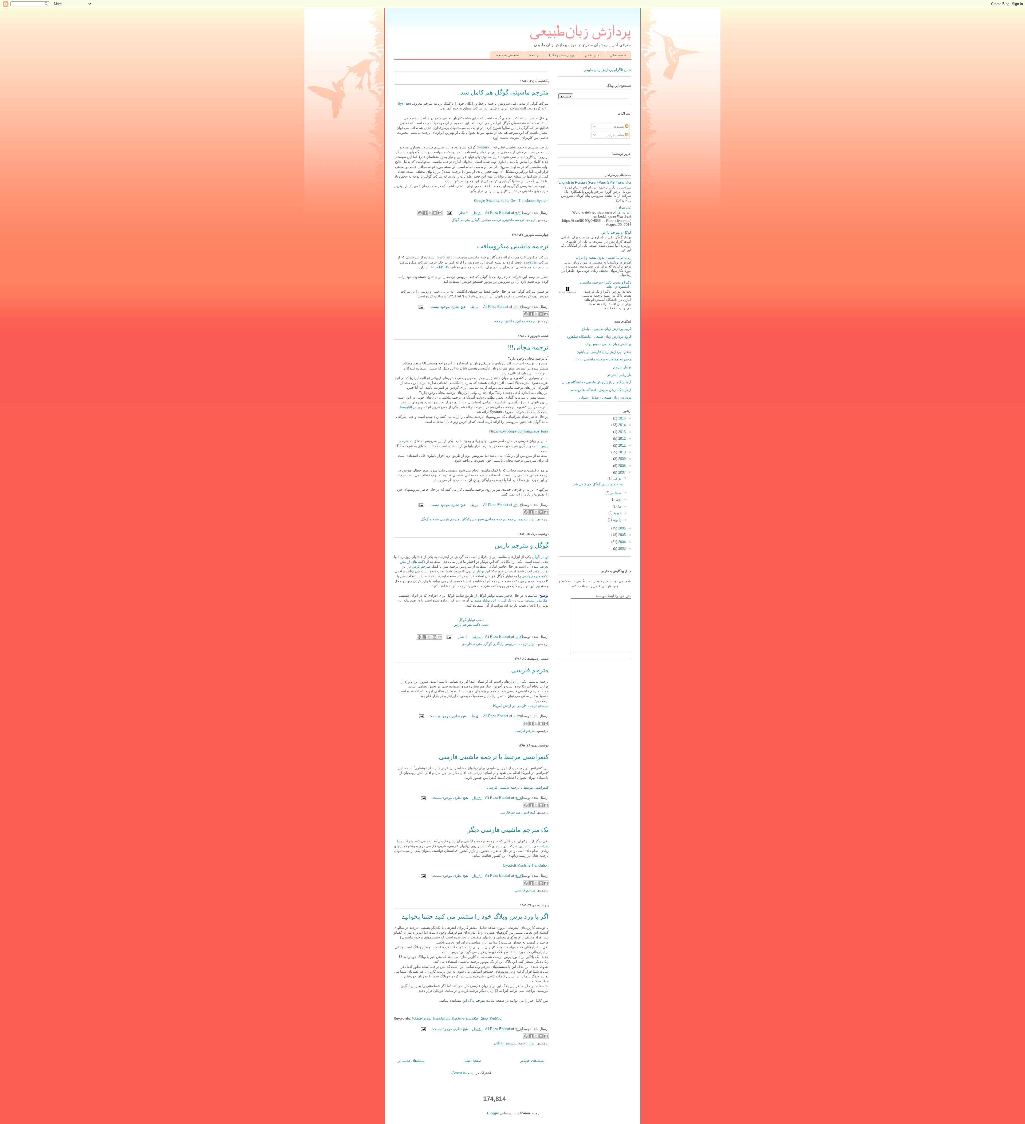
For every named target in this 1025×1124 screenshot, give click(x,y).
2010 (621, 452)
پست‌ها (619, 126)
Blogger (493, 1113)
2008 (621, 466)
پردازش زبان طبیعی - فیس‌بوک (608, 344)
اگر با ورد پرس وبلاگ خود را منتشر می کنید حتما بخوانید (475, 916)
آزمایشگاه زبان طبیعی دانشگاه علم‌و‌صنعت (600, 390)
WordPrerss (421, 1018)
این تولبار (482, 571)
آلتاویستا (406, 407)
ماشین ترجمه (504, 321)
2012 (621, 439)
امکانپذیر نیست (537, 600)
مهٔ (619, 506)
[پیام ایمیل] (450, 213)
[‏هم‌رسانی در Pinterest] (420, 212)
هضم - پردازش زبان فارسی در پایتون (604, 352)
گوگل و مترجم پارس (522, 545)
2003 (621, 549)
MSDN (444, 267)
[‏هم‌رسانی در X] (430, 212)
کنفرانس (528, 812)
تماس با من (592, 55)
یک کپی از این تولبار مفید (493, 600)
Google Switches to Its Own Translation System (511, 201)
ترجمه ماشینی (513, 220)
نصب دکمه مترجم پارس (471, 625)
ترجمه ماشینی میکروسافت (513, 246)
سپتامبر (615, 493)
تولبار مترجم (622, 367)
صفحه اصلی (618, 55)
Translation (440, 1018)
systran (532, 262)
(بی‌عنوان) (623, 207)
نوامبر (616, 478)
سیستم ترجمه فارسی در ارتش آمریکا (521, 706)
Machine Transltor (465, 1018)
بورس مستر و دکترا (562, 55)
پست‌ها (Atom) (462, 1073)
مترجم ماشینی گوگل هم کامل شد (504, 92)
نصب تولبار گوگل (471, 620)
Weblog (495, 1018)
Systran (482, 147)
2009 (621, 459)
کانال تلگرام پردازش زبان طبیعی (607, 70)
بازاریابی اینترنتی (618, 375)
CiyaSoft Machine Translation (526, 865)
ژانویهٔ (616, 520)
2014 (621, 425)
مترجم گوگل (461, 220)
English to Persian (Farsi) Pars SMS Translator (594, 182)
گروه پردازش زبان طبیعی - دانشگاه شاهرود (599, 337)
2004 (621, 542)
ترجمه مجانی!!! (528, 347)
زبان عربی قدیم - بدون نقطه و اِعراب (603, 258)
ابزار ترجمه (527, 519)
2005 (621, 535)
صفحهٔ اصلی (473, 1061)
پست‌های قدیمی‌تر (411, 1061)
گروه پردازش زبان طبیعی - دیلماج (606, 329)
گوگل (476, 220)
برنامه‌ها (534, 55)
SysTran (404, 103)
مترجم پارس (450, 519)
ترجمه (530, 220)
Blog (484, 1018)
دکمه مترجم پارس (535, 576)
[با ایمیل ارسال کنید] (440, 212)
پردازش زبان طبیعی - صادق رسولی (605, 397)
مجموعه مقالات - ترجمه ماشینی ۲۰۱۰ (603, 359)
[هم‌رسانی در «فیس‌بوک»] (425, 212)
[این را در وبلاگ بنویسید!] (435, 212)
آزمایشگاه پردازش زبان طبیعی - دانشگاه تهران (596, 382)
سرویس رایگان (473, 519)
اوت (617, 499)
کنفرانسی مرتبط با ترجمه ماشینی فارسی (494, 756)
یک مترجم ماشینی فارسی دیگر (508, 829)
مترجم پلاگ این (473, 1001)
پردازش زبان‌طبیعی (580, 30)
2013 (621, 432)
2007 (621, 472)
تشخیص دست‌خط (507, 55)
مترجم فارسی (472, 644)
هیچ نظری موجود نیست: (447, 307)
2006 (621, 528)
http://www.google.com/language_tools (519, 431)
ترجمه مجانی (491, 220)
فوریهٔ (616, 513)
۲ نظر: (462, 213)
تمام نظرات (615, 135)
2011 (621, 445)
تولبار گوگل (540, 557)
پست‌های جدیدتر (532, 1061)
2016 (621, 418)
